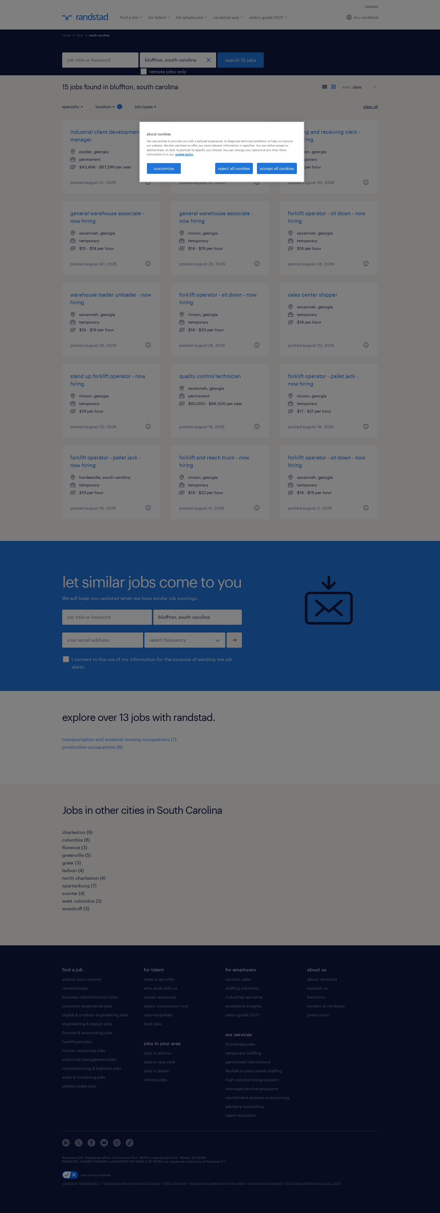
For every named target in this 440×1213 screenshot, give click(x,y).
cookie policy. (184, 154)
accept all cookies (277, 168)
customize (164, 168)
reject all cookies (234, 168)
